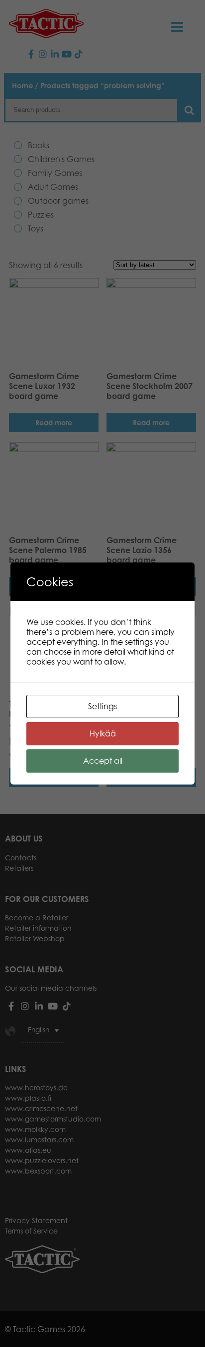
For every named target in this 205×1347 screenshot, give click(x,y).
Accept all (102, 761)
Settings (102, 706)
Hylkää (103, 733)
